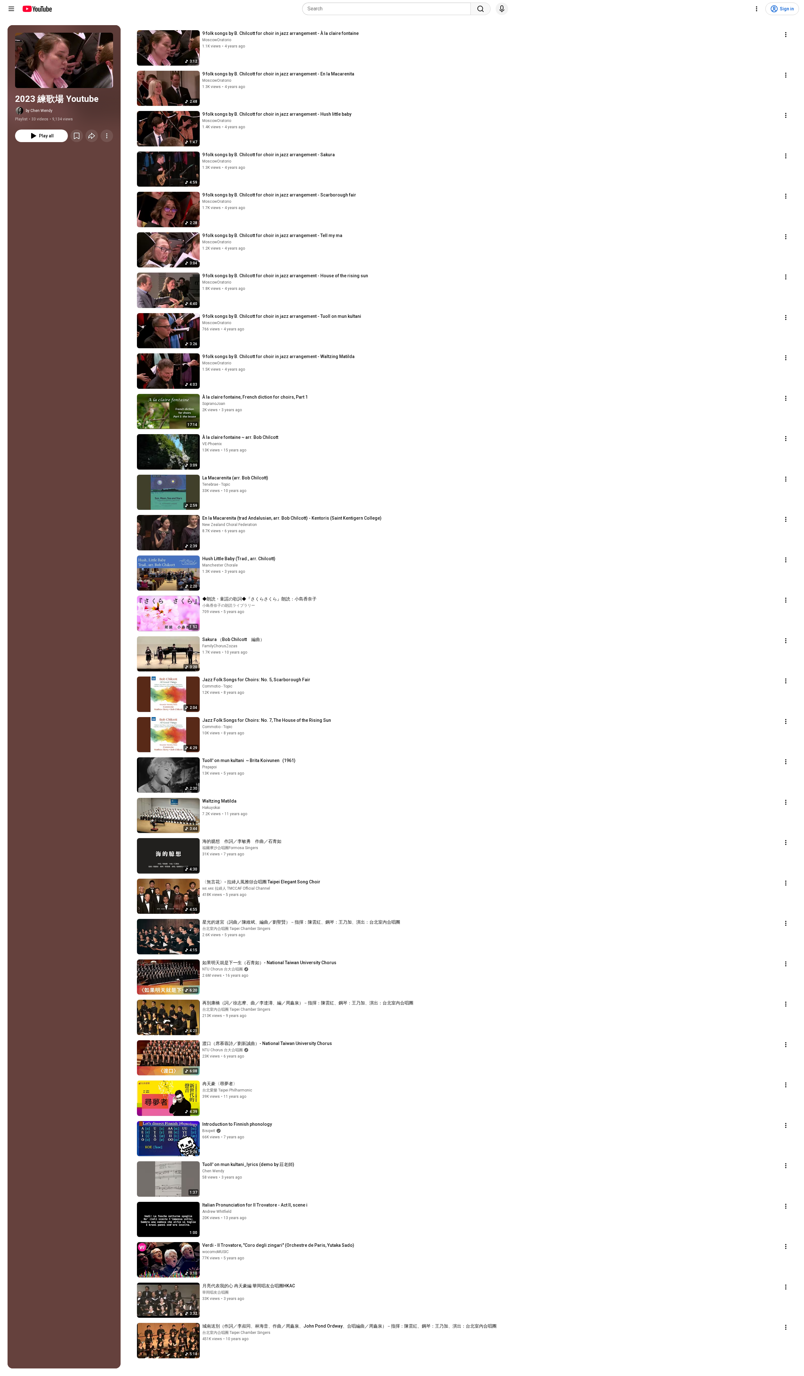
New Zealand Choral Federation (229, 524)
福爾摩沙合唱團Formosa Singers (230, 848)
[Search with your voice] (502, 9)
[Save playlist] (76, 136)
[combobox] (388, 9)
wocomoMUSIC (215, 1252)
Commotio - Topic (217, 686)
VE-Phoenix (212, 444)
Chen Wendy (213, 1171)
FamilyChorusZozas (219, 646)
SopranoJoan (213, 403)
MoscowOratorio (216, 40)
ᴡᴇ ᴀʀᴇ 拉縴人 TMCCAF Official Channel (236, 888)
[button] (64, 60)
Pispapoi (209, 767)
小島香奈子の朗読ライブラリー (228, 605)
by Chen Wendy (39, 110)
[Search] (480, 9)
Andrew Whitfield (216, 1211)
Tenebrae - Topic (216, 484)
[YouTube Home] (37, 9)
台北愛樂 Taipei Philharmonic (227, 1090)
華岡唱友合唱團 (215, 1292)
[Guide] (11, 9)
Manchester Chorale (220, 565)
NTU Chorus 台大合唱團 (222, 969)
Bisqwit (208, 1131)
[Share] (91, 136)
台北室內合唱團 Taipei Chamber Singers (236, 928)
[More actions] (106, 136)
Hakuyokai (211, 807)
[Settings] (756, 9)
